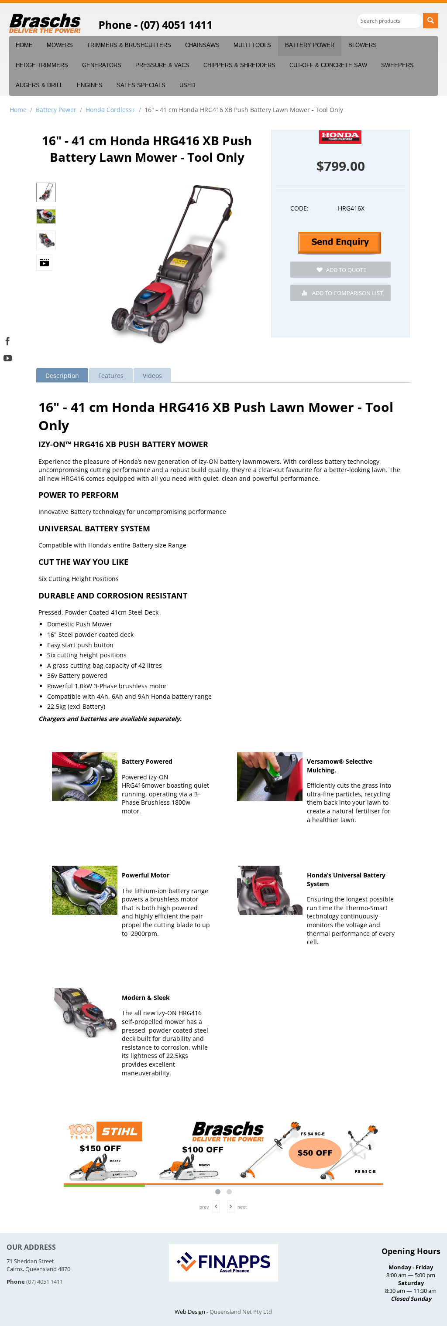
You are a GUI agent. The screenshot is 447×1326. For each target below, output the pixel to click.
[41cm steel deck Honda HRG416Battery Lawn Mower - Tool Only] (172, 268)
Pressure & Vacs (162, 65)
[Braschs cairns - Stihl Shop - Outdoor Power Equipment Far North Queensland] (45, 24)
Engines (90, 85)
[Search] (430, 20)
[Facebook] (7, 340)
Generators (101, 65)
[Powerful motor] (84, 890)
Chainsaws (202, 45)
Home (24, 45)
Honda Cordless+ (110, 109)
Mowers (60, 45)
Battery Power (309, 45)
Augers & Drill (39, 85)
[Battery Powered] (84, 776)
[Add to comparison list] (340, 293)
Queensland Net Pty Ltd (241, 1312)
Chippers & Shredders (239, 65)
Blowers (362, 45)
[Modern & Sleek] (84, 1013)
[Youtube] (7, 357)
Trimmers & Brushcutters (129, 45)
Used (187, 85)
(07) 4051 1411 (44, 1281)
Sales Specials (141, 85)
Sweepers (397, 65)
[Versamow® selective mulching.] (270, 776)
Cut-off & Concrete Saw (328, 65)
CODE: (299, 208)
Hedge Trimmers (42, 65)
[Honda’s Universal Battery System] (270, 890)
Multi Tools (252, 45)
